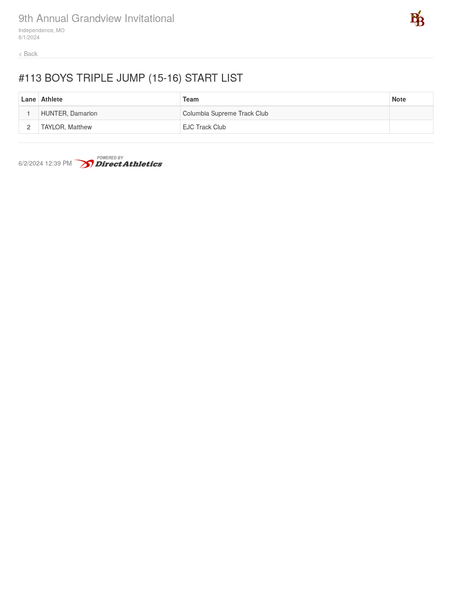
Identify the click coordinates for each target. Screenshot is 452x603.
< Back (28, 53)
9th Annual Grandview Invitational (96, 17)
